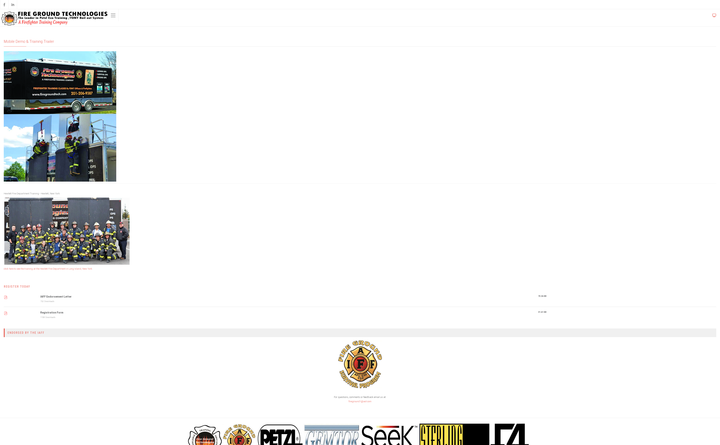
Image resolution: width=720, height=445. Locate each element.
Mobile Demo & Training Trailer (30, 41)
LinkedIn (13, 4)
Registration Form (51, 314)
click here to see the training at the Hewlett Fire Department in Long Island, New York (52, 269)
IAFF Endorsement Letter (56, 297)
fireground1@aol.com (360, 403)
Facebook (4, 4)
